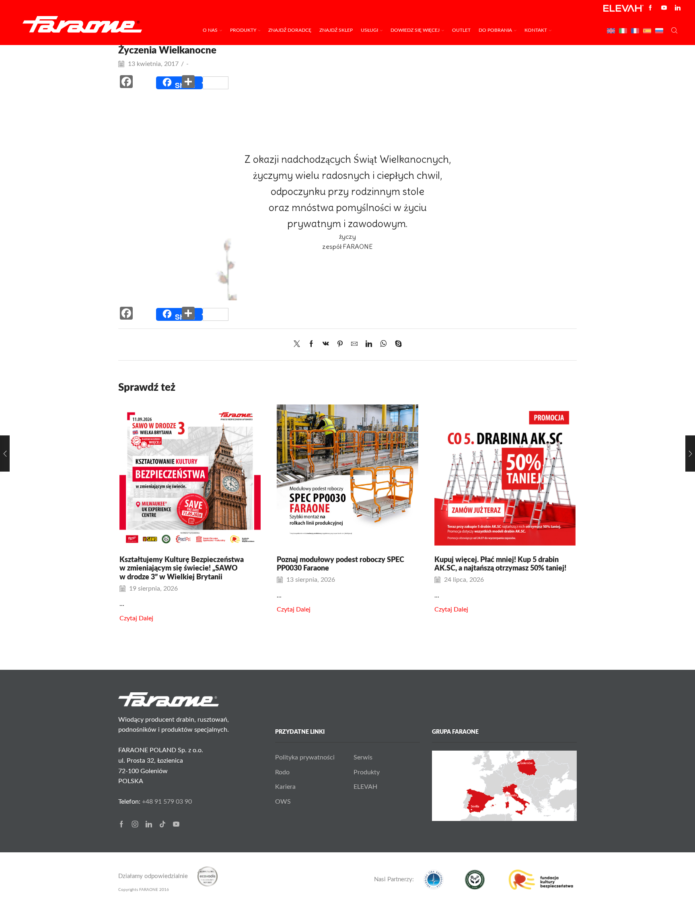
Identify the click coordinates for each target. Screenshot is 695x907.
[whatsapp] (383, 344)
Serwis (363, 757)
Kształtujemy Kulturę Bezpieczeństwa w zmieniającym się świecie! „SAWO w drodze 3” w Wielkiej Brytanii (181, 568)
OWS (283, 801)
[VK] (326, 344)
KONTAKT (535, 30)
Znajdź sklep (336, 30)
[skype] (396, 344)
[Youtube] (664, 8)
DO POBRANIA (495, 30)
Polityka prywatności (305, 757)
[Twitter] (299, 344)
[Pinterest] (340, 344)
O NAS (210, 30)
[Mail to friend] (354, 344)
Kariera (285, 787)
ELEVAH (365, 787)
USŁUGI (369, 30)
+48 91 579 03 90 (167, 801)
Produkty (367, 772)
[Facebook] (650, 8)
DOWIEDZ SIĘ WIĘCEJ (415, 30)
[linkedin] (369, 344)
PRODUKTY (243, 30)
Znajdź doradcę (289, 30)
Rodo (282, 772)
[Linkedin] (678, 8)
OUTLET (461, 30)
